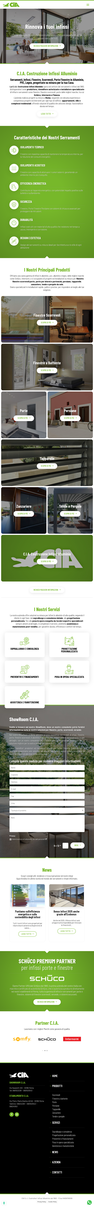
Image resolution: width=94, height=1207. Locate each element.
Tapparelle (47, 458)
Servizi (56, 1122)
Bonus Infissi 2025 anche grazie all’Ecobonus (27, 913)
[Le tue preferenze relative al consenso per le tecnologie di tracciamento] (4, 1203)
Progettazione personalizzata (63, 1135)
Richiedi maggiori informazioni (46, 53)
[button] (47, 1050)
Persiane (70, 410)
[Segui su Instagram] (17, 1114)
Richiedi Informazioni (45, 1001)
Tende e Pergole (70, 506)
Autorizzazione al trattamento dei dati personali (28, 839)
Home (55, 1076)
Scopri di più (46, 322)
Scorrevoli (56, 1094)
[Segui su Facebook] (11, 1114)
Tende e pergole (58, 1116)
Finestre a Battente (47, 362)
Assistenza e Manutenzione (24, 702)
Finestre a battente (60, 1098)
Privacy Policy (41, 1202)
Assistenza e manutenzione (63, 1145)
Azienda (56, 1162)
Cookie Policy (52, 1202)
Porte (24, 410)
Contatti (57, 1172)
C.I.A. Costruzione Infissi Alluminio (47, 554)
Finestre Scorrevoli (47, 315)
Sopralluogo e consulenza (62, 1131)
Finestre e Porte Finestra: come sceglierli (66, 913)
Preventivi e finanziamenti (62, 1138)
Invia (76, 845)
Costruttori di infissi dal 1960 (47, 30)
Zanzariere (23, 506)
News (55, 1152)
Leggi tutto (46, 113)
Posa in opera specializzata (63, 1142)
